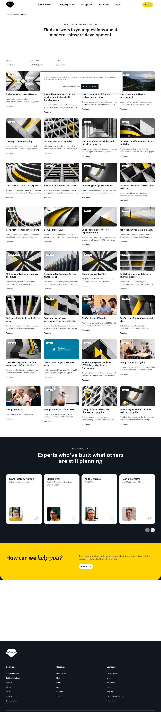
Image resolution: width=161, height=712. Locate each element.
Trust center (111, 701)
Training (9, 696)
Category (34, 61)
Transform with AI (45, 4)
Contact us (86, 566)
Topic (8, 61)
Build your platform (66, 4)
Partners (110, 692)
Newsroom (110, 682)
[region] (81, 82)
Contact (147, 4)
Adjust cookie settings (71, 86)
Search (58, 61)
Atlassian (9, 682)
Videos (58, 696)
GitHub (8, 687)
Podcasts (59, 692)
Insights (117, 4)
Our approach (86, 4)
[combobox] (41, 65)
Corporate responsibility (115, 696)
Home (8, 14)
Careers (109, 687)
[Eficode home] (10, 5)
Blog (58, 678)
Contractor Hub (11, 701)
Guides (58, 682)
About (109, 678)
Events (58, 687)
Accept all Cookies (90, 86)
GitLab (8, 692)
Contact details (112, 673)
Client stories (103, 4)
